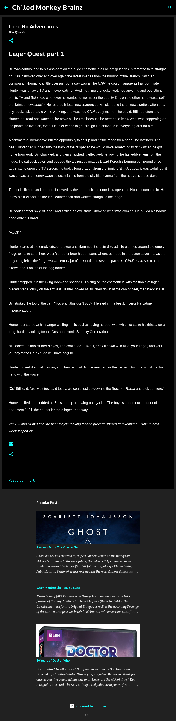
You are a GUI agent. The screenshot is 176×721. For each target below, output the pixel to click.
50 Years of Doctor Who (53, 660)
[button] (11, 41)
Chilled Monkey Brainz (47, 7)
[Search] (88, 7)
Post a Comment (22, 480)
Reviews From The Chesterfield (58, 547)
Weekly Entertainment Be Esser (58, 587)
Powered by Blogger (90, 706)
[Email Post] (11, 445)
